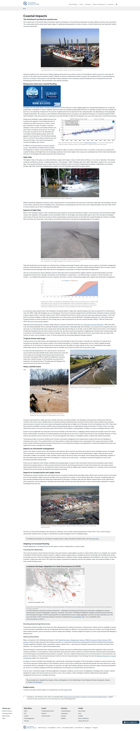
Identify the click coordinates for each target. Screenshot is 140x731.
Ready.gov (87, 727)
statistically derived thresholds (93, 324)
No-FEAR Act (79, 727)
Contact (26, 716)
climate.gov (64, 713)
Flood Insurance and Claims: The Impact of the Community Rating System (85, 697)
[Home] (32, 3)
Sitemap (26, 721)
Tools (81, 4)
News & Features (7, 711)
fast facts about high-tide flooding (95, 315)
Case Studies (73, 4)
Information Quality (67, 727)
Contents (110, 4)
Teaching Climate (7, 713)
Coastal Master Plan (78, 617)
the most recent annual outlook (38, 321)
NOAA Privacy (42, 727)
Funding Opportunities (47, 711)
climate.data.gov (65, 711)
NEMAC (63, 718)
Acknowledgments (29, 718)
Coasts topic (95, 538)
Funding (87, 4)
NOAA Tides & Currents (91, 142)
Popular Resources (83, 721)
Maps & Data (5, 716)
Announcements (45, 716)
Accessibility (51, 727)
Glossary (43, 713)
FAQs (3, 718)
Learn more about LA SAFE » (35, 619)
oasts (66, 690)
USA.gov (63, 716)
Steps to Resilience (98, 4)
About (25, 711)
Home (24, 8)
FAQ (25, 713)
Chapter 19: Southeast (35, 682)
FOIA (58, 727)
